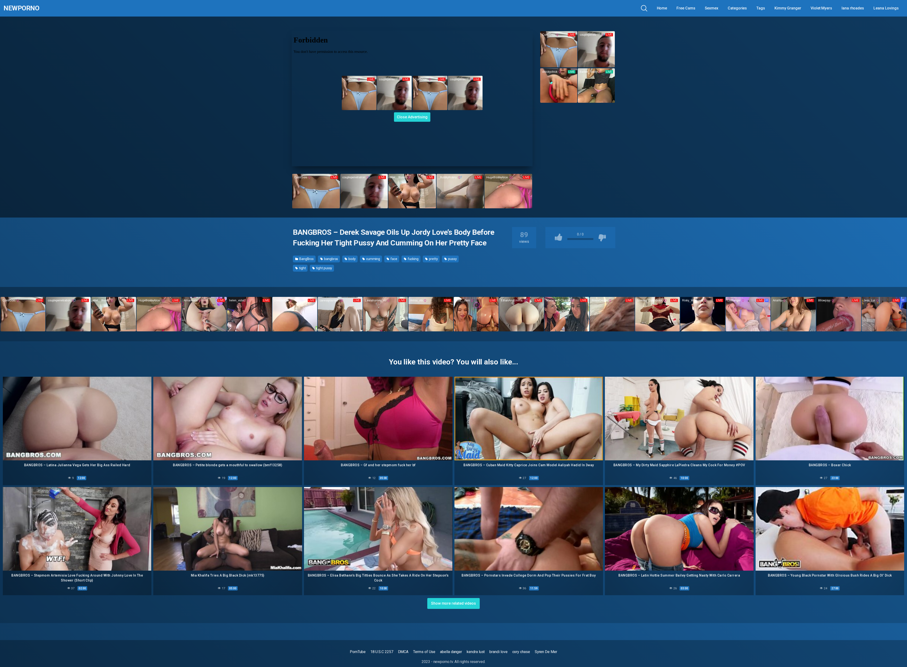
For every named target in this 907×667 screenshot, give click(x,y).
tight (302, 268)
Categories (737, 8)
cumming (372, 259)
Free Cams (685, 8)
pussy (452, 259)
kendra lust (476, 652)
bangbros (330, 259)
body (352, 259)
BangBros (306, 259)
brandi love (498, 652)
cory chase (521, 652)
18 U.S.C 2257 (381, 652)
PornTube (357, 652)
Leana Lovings (886, 8)
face (393, 259)
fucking (413, 259)
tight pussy (323, 268)
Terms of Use (424, 652)
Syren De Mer (546, 652)
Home (662, 8)
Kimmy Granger (787, 8)
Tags (760, 8)
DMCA (403, 652)
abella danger (451, 652)
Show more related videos (453, 603)
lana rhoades (853, 8)
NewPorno (21, 8)
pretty (433, 259)
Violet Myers (821, 8)
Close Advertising (412, 117)
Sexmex (712, 8)
